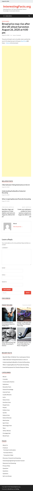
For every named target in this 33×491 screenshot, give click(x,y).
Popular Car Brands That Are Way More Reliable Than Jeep (24, 324)
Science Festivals (7, 417)
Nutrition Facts (7, 402)
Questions (5, 468)
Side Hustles (6, 420)
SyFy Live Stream (7, 476)
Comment (5, 247)
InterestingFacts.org (17, 6)
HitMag (17, 489)
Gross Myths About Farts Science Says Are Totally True (8, 324)
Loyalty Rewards (7, 394)
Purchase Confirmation (9, 450)
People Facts (6, 405)
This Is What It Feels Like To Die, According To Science (9, 344)
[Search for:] (16, 292)
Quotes (5, 412)
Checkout (5, 447)
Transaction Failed (8, 455)
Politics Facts (6, 410)
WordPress (10, 489)
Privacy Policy (6, 465)
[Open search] (29, 16)
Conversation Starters (8, 381)
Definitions (6, 384)
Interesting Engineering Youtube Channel (13, 460)
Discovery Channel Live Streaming (12, 458)
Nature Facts (6, 399)
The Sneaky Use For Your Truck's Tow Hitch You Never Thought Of (24, 344)
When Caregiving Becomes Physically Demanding (16, 199)
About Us (5, 445)
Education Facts (7, 387)
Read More (24, 41)
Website (4, 281)
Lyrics (4, 397)
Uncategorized (5, 21)
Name (4, 268)
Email (4, 274)
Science (8, 43)
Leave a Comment (17, 35)
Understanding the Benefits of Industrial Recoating (16, 362)
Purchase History (8, 452)
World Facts (6, 435)
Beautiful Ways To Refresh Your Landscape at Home (16, 357)
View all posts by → (18, 226)
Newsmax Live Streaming (9, 463)
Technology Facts (7, 425)
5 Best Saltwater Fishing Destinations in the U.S (16, 185)
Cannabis (5, 379)
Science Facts (6, 415)
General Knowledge (8, 389)
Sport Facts (6, 423)
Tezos (4, 428)
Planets (5, 407)
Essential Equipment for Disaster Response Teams (16, 367)
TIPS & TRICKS (7, 430)
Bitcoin (4, 376)
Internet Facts (6, 392)
